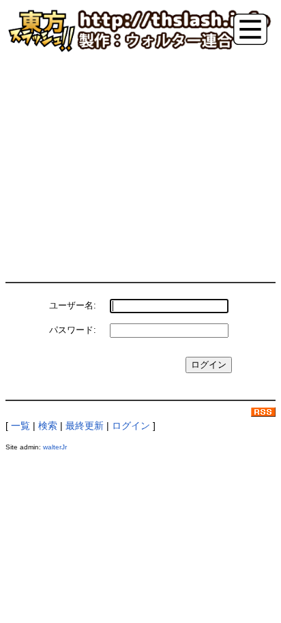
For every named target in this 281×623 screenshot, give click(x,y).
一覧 (20, 425)
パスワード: (72, 330)
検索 (47, 425)
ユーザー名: (72, 305)
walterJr (55, 447)
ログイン (131, 425)
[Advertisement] (140, 165)
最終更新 (84, 425)
